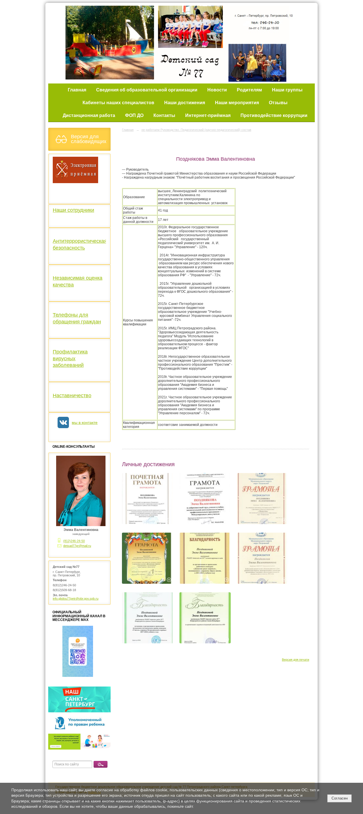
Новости (217, 89)
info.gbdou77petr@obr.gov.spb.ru (75, 598)
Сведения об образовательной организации (146, 89)
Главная (77, 89)
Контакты (164, 115)
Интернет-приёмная (208, 115)
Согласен (340, 798)
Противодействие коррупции (273, 115)
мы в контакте (85, 422)
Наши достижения (184, 102)
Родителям (249, 89)
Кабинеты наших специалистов (118, 102)
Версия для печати (295, 659)
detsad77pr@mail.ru (77, 545)
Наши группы (287, 89)
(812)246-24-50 (74, 541)
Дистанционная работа (89, 115)
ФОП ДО (134, 115)
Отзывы (278, 102)
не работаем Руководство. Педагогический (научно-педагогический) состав (196, 129)
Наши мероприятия (237, 102)
